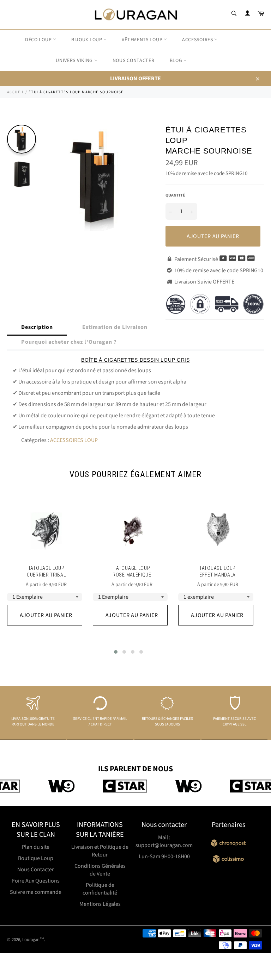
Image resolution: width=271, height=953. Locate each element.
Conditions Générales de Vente (100, 870)
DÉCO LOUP (39, 39)
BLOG (177, 60)
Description (37, 327)
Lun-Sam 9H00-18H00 (164, 856)
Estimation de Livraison (114, 327)
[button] (116, 651)
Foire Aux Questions (36, 881)
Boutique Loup (35, 858)
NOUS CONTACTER (134, 60)
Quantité (175, 195)
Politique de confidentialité (100, 889)
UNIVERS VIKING (75, 60)
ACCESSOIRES (198, 39)
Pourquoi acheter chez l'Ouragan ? (68, 342)
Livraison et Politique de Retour (99, 851)
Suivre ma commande (35, 892)
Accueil (15, 92)
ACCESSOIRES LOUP (74, 440)
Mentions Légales (100, 904)
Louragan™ (33, 939)
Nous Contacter (35, 869)
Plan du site (35, 847)
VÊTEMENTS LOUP (143, 39)
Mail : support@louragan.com (164, 841)
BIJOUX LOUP (87, 39)
